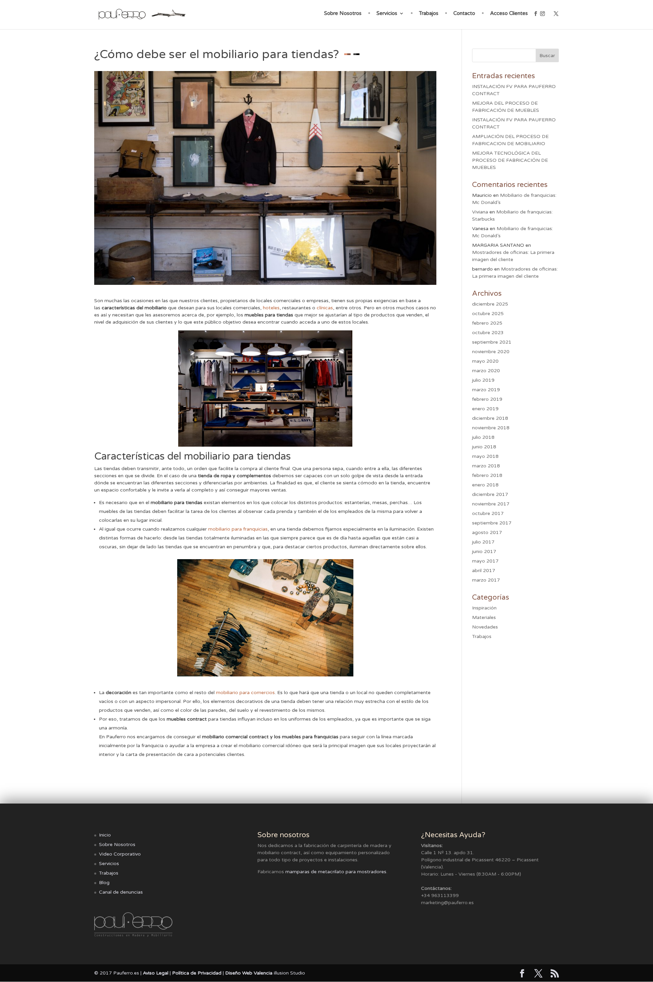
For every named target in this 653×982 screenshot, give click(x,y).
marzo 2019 (486, 390)
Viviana (480, 212)
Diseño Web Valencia (248, 973)
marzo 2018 (486, 466)
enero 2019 (485, 409)
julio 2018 (483, 437)
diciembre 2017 (490, 494)
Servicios (386, 13)
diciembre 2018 (490, 418)
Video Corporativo (120, 854)
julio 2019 (483, 380)
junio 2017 (484, 551)
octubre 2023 (488, 332)
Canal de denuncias (121, 892)
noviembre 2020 (490, 352)
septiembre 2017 (492, 523)
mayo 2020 (485, 361)
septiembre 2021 (492, 342)
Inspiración (484, 608)
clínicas (325, 308)
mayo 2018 (485, 456)
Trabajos (428, 13)
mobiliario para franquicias (238, 529)
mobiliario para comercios (245, 692)
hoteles (271, 308)
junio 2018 (484, 447)
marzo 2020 (486, 371)
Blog (104, 882)
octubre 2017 (488, 513)
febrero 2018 (487, 475)
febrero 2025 (487, 323)
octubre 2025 (488, 313)
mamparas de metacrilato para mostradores (335, 872)
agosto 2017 (487, 532)
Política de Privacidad (196, 973)
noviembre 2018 (490, 428)
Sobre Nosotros (343, 13)
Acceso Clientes (509, 13)
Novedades (485, 627)
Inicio (105, 835)
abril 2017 (483, 570)
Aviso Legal (155, 973)
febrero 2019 (487, 399)
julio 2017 (483, 542)
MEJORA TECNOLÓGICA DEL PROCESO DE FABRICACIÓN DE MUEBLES (510, 160)
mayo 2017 (485, 561)
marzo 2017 (486, 580)
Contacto (464, 13)
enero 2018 (485, 485)
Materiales (484, 617)
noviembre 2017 (490, 504)
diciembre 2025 (490, 304)
